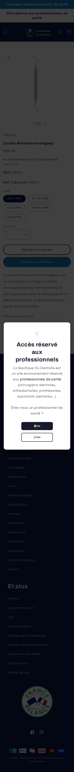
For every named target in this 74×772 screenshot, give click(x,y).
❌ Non (37, 437)
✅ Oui (37, 426)
